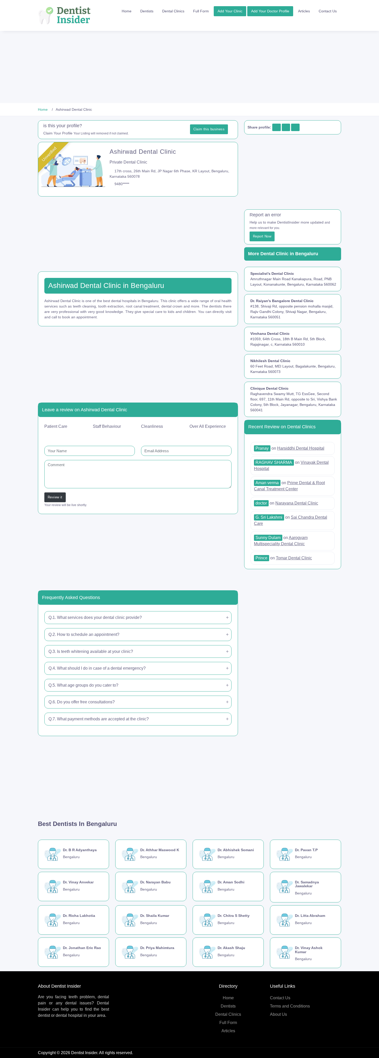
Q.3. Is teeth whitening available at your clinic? (90, 651)
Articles (304, 11)
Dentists (146, 11)
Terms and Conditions (290, 1006)
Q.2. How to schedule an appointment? (83, 634)
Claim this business (209, 129)
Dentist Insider (84, 1053)
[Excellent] (83, 435)
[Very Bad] (56, 435)
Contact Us (328, 11)
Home (126, 11)
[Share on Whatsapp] (295, 127)
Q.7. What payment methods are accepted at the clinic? (98, 719)
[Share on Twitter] (285, 127)
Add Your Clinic (230, 11)
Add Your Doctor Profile (270, 11)
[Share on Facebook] (276, 127)
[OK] (70, 435)
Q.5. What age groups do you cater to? (83, 685)
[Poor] (63, 435)
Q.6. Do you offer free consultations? (81, 702)
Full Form (201, 11)
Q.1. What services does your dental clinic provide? (95, 617)
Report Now (262, 236)
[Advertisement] (154, 67)
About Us (278, 1014)
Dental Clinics (173, 11)
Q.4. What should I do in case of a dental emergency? (97, 668)
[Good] (76, 435)
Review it (55, 497)
